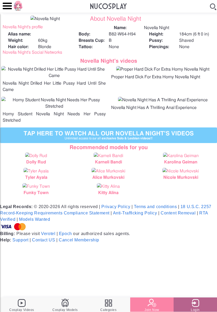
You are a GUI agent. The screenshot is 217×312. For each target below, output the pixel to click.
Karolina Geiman (180, 162)
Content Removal (178, 213)
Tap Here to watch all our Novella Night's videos (109, 135)
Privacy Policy (115, 206)
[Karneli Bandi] (108, 156)
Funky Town (36, 193)
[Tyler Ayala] (36, 171)
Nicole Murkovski (180, 177)
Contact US (43, 240)
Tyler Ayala (36, 177)
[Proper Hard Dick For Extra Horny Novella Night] (162, 69)
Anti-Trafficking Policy (135, 213)
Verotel (48, 233)
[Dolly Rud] (36, 156)
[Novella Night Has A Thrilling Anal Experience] (163, 100)
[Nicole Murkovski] (181, 171)
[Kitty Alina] (108, 186)
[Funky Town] (36, 186)
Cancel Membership (79, 240)
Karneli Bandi (108, 162)
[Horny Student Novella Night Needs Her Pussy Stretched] (54, 106)
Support (20, 240)
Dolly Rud (36, 162)
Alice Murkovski (108, 177)
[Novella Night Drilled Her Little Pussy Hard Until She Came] (54, 76)
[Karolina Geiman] (181, 156)
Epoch (65, 233)
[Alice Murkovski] (108, 171)
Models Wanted (34, 219)
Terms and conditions (155, 206)
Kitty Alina (108, 193)
